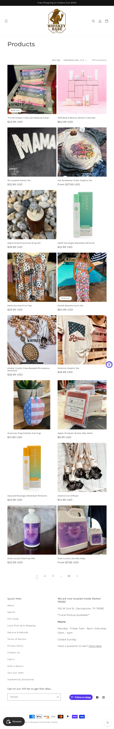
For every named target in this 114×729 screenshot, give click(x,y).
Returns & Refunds (17, 632)
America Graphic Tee (68, 368)
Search (11, 612)
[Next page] (77, 576)
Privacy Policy (15, 645)
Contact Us (13, 652)
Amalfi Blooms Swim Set (70, 305)
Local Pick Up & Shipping (21, 625)
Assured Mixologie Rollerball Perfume (27, 496)
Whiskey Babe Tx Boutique (27, 722)
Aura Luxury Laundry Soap (71, 558)
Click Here (95, 646)
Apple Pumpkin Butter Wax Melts (75, 433)
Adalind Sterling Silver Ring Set (24, 243)
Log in (11, 659)
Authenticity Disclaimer (20, 679)
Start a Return (15, 666)
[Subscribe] (57, 697)
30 (69, 576)
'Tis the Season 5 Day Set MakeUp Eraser (28, 118)
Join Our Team (15, 672)
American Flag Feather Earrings (24, 433)
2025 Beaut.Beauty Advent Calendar (77, 118)
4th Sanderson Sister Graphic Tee (75, 180)
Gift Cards (13, 619)
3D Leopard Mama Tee (19, 180)
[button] (6, 21)
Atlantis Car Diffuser (68, 496)
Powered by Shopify (48, 722)
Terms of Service (16, 639)
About (10, 605)
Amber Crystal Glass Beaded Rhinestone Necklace (28, 369)
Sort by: (56, 60)
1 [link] (37, 576)
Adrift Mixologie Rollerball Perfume (76, 243)
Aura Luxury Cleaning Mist (21, 558)
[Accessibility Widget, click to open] (109, 364)
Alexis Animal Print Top (19, 305)
